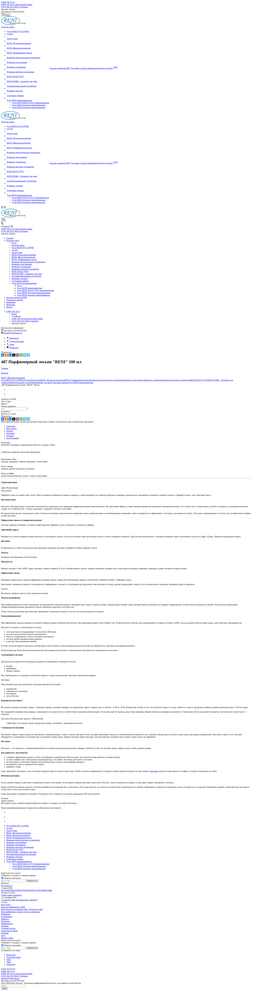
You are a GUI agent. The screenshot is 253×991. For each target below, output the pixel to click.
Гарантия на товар (9, 931)
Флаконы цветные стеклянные (177, 380)
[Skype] (24, 355)
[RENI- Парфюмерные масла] (28, 50)
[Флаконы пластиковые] (28, 60)
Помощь (5, 926)
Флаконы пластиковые (134, 380)
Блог (3, 935)
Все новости (6, 885)
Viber (11, 344)
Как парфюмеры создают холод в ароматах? (20, 912)
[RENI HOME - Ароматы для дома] (28, 79)
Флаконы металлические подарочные (107, 380)
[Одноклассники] (6, 355)
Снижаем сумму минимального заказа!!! (19, 900)
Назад (14, 243)
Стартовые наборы (59, 382)
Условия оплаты (8, 928)
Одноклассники (16, 341)
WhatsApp (13, 348)
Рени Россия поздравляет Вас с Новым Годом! (22, 909)
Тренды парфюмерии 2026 (13, 907)
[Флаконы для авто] (28, 88)
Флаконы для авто (43, 382)
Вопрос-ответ (7, 938)
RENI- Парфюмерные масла (77, 380)
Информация (7, 924)
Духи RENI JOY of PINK (12, 380)
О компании (6, 916)
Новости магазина (12, 878)
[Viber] (17, 355)
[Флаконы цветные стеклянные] (28, 69)
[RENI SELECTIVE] (28, 74)
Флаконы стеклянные (153, 380)
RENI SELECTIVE (199, 380)
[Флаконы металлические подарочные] (28, 55)
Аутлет (26, 380)
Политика (5, 921)
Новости (5, 919)
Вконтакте (14, 338)
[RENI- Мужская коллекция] (28, 41)
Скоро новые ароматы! (11, 895)
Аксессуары (35, 380)
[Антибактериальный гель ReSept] (28, 84)
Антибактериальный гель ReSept (20, 382)
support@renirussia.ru (13, 333)
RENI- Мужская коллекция (53, 380)
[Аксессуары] (28, 36)
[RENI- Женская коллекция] (28, 46)
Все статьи (6, 905)
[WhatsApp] (21, 355)
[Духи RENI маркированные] (28, 98)
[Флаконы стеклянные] (28, 65)
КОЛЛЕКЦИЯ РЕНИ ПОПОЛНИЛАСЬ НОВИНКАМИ (26, 890)
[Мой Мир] (10, 355)
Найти (4, 989)
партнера (154, 771)
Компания (5, 914)
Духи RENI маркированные (29, 288)
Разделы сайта (18, 245)
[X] (13, 355)
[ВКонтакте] (2, 355)
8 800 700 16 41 (8, 2)
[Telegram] (28, 355)
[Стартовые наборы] (28, 93)
